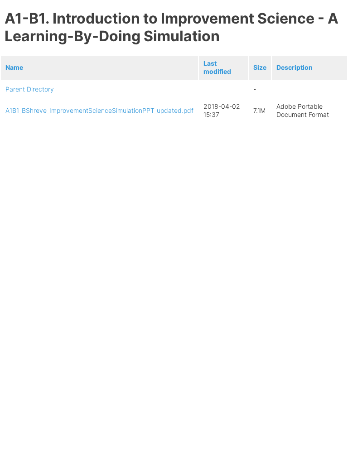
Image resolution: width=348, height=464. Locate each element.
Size (259, 67)
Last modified (217, 67)
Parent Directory (29, 89)
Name (14, 67)
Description (294, 67)
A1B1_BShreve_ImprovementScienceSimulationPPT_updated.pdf (99, 110)
